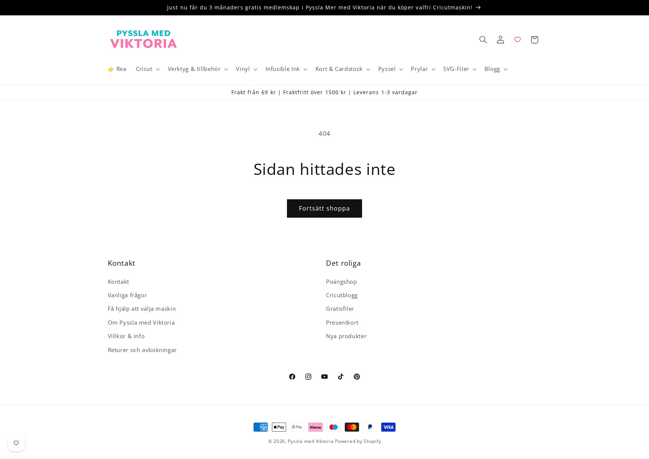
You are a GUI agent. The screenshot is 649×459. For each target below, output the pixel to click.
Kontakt (118, 281)
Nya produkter (346, 336)
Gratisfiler (340, 309)
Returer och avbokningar (142, 350)
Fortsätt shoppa (324, 208)
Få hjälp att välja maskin (142, 309)
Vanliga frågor (127, 295)
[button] (147, 69)
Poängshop (341, 281)
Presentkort (342, 322)
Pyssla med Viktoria (311, 441)
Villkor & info (126, 336)
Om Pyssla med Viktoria (141, 322)
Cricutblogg (342, 295)
